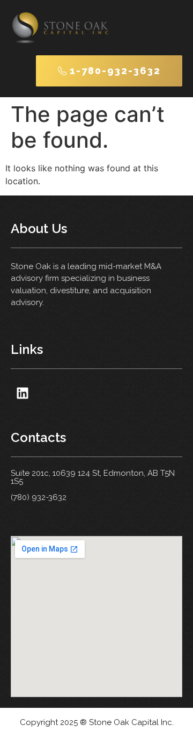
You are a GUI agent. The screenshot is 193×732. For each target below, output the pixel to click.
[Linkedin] (22, 392)
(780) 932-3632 (38, 497)
